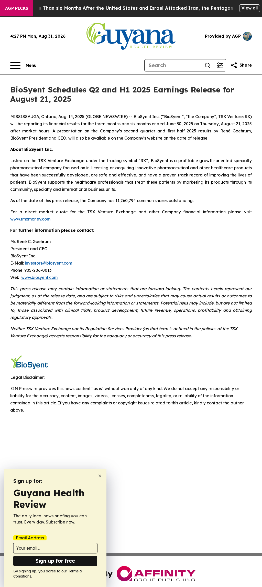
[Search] (207, 65)
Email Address (30, 537)
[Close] (99, 475)
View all (250, 8)
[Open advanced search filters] (220, 65)
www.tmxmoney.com (30, 219)
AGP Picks (16, 8)
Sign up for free (55, 561)
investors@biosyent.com (48, 263)
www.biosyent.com (39, 277)
